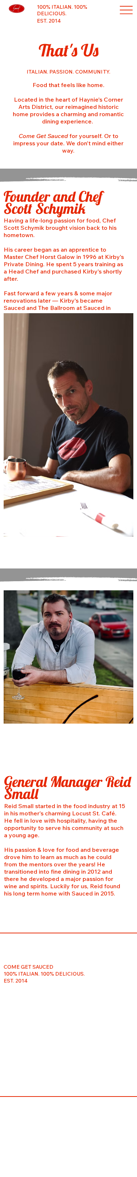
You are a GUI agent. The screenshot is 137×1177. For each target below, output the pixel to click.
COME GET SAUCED (28, 967)
